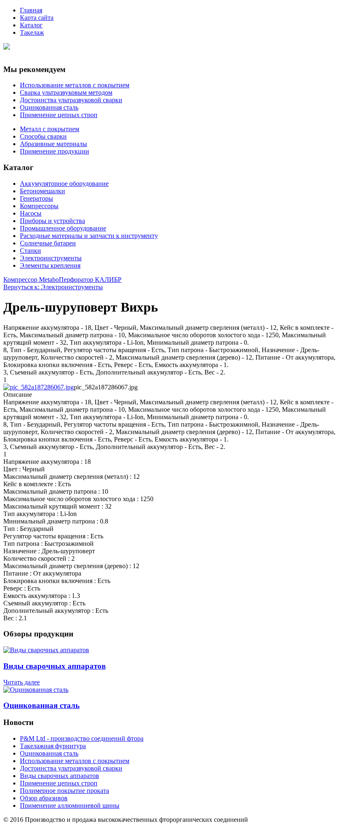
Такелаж (32, 32)
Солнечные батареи (48, 243)
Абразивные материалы (53, 143)
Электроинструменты (51, 258)
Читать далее (21, 682)
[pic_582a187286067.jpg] (38, 387)
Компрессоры (39, 205)
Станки (30, 250)
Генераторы (36, 198)
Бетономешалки (42, 190)
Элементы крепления (50, 265)
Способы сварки (43, 136)
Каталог (31, 25)
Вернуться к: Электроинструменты (53, 286)
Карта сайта (36, 17)
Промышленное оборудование (63, 228)
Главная (31, 10)
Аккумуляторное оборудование (64, 183)
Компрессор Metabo (31, 279)
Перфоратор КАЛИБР (90, 279)
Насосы (30, 213)
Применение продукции (54, 151)
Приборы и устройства (52, 220)
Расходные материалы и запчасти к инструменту (89, 235)
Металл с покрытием (49, 128)
